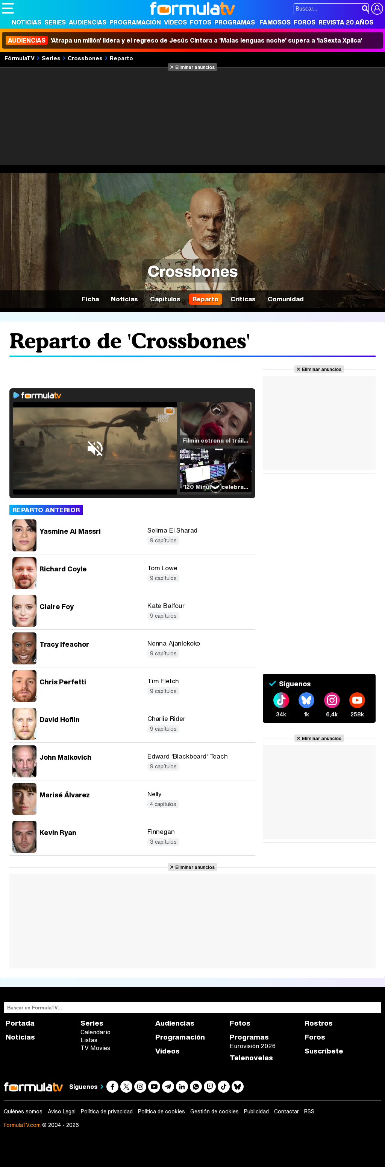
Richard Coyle (63, 569)
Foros (304, 22)
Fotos (200, 22)
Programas (234, 22)
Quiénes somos (23, 1111)
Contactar (286, 1111)
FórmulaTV (20, 58)
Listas (88, 1039)
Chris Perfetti (62, 682)
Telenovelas (251, 1057)
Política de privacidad (107, 1111)
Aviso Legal (62, 1111)
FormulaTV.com (22, 1125)
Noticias (26, 22)
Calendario (95, 1032)
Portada (20, 1023)
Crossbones (85, 58)
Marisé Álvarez (64, 795)
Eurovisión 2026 (253, 1045)
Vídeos (175, 22)
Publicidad (256, 1111)
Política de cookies (161, 1111)
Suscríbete (324, 1051)
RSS (309, 1111)
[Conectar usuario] (377, 9)
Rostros (319, 1023)
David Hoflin (59, 719)
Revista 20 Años (345, 22)
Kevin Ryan (57, 832)
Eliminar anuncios (195, 67)
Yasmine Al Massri (70, 531)
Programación (135, 22)
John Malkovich (65, 757)
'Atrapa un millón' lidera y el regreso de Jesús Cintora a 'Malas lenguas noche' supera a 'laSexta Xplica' (185, 40)
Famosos (275, 22)
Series (55, 22)
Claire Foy (56, 606)
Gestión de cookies (214, 1111)
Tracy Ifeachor (64, 644)
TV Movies (95, 1047)
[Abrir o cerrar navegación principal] (8, 8)
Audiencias (87, 22)
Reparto (121, 58)
